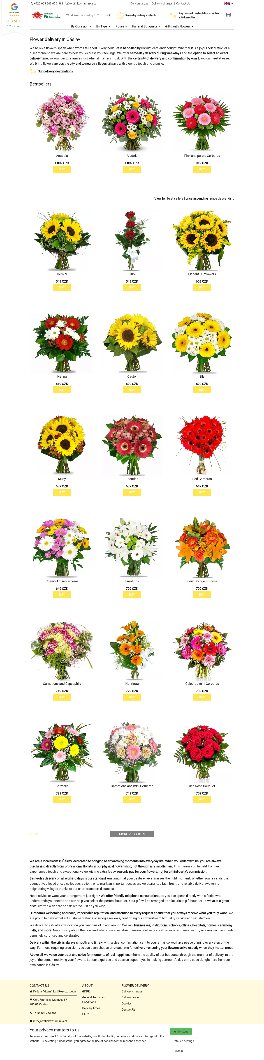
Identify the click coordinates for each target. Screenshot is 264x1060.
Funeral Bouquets (145, 26)
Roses (120, 26)
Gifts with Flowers (178, 26)
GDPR (86, 991)
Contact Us (183, 3)
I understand (181, 1031)
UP (35, 834)
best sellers (175, 198)
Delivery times (91, 1008)
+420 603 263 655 (45, 3)
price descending (222, 198)
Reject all (178, 1050)
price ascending (197, 198)
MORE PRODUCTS (132, 834)
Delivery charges (162, 3)
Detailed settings (183, 1041)
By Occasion (80, 26)
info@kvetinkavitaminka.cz (78, 3)
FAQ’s (85, 1014)
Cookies (127, 1003)
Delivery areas (139, 3)
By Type (102, 26)
